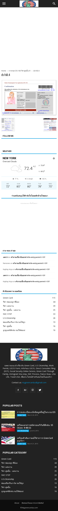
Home (3, 71)
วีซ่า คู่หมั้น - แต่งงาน (12, 310)
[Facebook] (18, 390)
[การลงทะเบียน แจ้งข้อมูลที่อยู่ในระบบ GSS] (8, 414)
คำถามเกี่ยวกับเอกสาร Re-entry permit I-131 (28, 257)
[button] (54, 3)
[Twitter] (40, 390)
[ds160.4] (29, 115)
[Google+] (25, 390)
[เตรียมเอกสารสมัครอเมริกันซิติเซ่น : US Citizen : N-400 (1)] (8, 427)
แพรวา (5, 257)
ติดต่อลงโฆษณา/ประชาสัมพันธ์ (33, 503)
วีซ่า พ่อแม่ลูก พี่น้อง (11, 302)
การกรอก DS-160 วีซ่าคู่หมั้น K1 (20, 71)
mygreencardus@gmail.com (34, 382)
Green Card (8, 298)
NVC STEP (7, 314)
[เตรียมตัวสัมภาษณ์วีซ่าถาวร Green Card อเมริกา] (8, 440)
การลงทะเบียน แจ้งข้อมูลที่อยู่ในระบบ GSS (36, 412)
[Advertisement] (29, 38)
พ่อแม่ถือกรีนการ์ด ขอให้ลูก (14, 322)
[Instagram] (32, 390)
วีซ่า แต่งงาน (8, 306)
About (16, 503)
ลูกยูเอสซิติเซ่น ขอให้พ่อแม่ (14, 330)
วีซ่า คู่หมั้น (7, 326)
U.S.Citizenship (9, 318)
